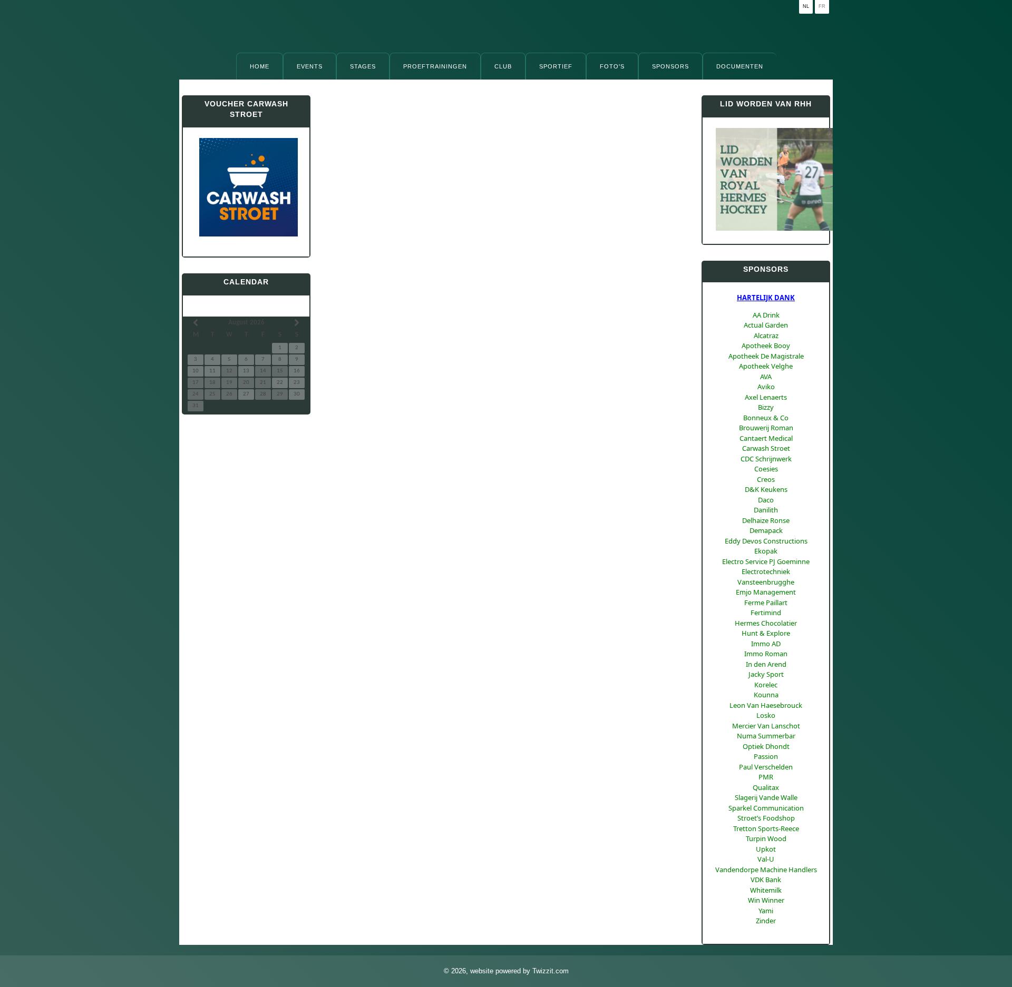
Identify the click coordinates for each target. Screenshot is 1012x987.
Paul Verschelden (766, 767)
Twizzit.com (550, 971)
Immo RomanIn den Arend (765, 659)
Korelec (765, 684)
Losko (765, 715)
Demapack (766, 530)
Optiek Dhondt (766, 746)
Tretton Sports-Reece (766, 828)
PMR (765, 777)
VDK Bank (766, 879)
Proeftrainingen (435, 66)
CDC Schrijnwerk (766, 458)
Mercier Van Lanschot (766, 726)
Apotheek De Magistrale (766, 356)
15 (280, 371)
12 (229, 371)
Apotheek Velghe (766, 366)
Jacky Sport (766, 674)
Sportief (555, 66)
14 (263, 371)
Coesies (766, 468)
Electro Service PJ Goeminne (766, 561)
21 (263, 383)
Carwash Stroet (766, 448)
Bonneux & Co (766, 417)
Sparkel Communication (766, 808)
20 (246, 383)
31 (195, 406)
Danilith (766, 510)
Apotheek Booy (766, 345)
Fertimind (766, 612)
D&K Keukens (766, 489)
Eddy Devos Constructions (766, 541)
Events (310, 66)
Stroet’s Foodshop (766, 818)
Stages (363, 66)
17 (195, 383)
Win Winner (766, 900)
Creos (766, 479)
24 (195, 394)
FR (822, 6)
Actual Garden (766, 325)
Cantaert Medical (766, 438)
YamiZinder (766, 916)
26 (229, 394)
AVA (766, 376)
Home (259, 66)
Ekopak (765, 551)
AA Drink (766, 315)
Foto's (612, 66)
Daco (766, 500)
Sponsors (670, 66)
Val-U (765, 859)
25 (212, 394)
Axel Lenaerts (766, 397)
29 (280, 394)
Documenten (739, 66)
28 (263, 394)
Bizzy (766, 407)
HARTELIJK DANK (766, 297)
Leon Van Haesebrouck (765, 705)
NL (806, 6)
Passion (766, 756)
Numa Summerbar (766, 736)
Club (503, 66)
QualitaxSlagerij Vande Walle (766, 793)
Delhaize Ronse (766, 520)
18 (212, 383)
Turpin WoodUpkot (766, 844)
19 (229, 383)
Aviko (766, 386)
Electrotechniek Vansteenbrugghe (765, 577)
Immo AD (766, 643)
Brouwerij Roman (766, 427)
